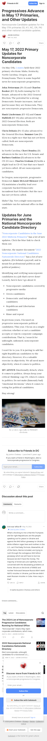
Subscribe (33, 3)
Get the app (35, 730)
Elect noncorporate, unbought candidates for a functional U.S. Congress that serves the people (15, 653)
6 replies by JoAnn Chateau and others (25, 590)
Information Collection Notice (25, 475)
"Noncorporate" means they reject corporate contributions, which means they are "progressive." (18, 630)
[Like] (4, 43)
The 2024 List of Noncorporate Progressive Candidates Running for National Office (17, 623)
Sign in (42, 3)
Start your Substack (17, 730)
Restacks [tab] (17, 504)
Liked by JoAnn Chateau (17, 529)
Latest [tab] (11, 613)
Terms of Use (35, 472)
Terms (32, 721)
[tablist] (12, 504)
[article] (23, 628)
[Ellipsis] (44, 526)
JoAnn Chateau (13, 35)
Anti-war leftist (13, 526)
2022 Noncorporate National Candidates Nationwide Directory (21, 253)
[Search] (42, 613)
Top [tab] (4, 613)
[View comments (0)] (13, 637)
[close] (40, 663)
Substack (11, 736)
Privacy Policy (27, 710)
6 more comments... (10, 601)
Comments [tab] (7, 504)
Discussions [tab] (20, 613)
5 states (20, 67)
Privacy (25, 721)
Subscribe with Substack (25, 700)
